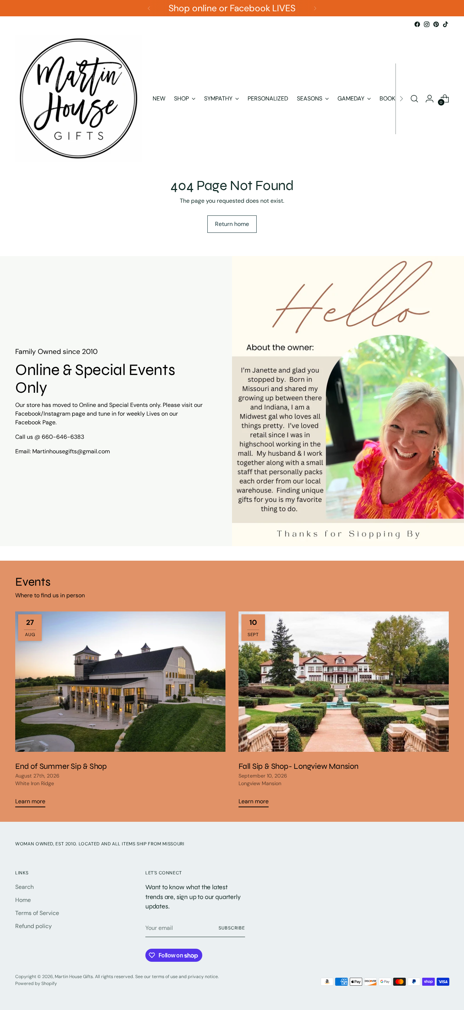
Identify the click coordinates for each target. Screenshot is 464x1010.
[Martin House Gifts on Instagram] (426, 24)
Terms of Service (37, 913)
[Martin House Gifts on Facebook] (417, 24)
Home (23, 900)
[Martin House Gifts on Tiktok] (445, 24)
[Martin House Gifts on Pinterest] (436, 24)
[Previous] (149, 8)
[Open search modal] (414, 98)
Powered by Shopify (36, 983)
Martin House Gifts (74, 977)
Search (24, 887)
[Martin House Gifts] (78, 98)
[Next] (315, 8)
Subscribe (232, 928)
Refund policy (33, 926)
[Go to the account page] (429, 98)
